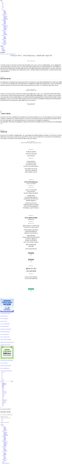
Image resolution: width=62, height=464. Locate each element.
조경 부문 (5, 27)
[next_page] (2, 379)
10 (2, 378)
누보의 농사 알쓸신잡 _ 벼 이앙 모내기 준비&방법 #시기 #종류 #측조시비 (5, 365)
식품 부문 (5, 433)
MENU (1, 0)
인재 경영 (5, 23)
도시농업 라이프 (5, 34)
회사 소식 (5, 452)
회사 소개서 (5, 13)
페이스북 (6, 422)
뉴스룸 (3, 35)
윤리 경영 (5, 20)
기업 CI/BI (5, 12)
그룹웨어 (3, 396)
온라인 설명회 (5, 42)
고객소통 (3, 30)
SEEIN (3, 403)
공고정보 (5, 40)
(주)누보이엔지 (3, 401)
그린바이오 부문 (5, 18)
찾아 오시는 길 (3, 384)
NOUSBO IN (5, 38)
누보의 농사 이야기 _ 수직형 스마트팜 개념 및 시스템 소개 (4, 334)
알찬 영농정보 (3, 50)
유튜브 (1, 422)
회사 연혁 (5, 11)
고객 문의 (5, 32)
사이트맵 (3, 385)
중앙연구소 (5, 440)
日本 (2, 5)
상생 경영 (5, 22)
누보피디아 (5, 31)
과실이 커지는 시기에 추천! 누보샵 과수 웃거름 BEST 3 (4, 326)
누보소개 (5, 10)
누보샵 (3, 387)
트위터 (8, 422)
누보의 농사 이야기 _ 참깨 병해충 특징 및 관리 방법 (4, 318)
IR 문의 (4, 41)
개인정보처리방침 (4, 383)
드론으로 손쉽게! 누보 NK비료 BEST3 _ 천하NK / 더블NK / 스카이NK (5, 313)
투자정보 (3, 39)
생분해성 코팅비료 (6, 25)
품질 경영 (5, 21)
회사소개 (3, 382)
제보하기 (5, 44)
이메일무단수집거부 (4, 392)
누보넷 (3, 397)
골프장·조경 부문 (6, 16)
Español (3, 6)
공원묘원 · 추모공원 (6, 435)
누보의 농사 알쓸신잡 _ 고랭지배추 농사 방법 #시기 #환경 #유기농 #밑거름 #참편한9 (6, 360)
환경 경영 (5, 438)
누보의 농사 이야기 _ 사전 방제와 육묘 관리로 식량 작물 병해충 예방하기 (5, 339)
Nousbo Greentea (4, 402)
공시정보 (5, 457)
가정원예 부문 (5, 17)
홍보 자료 (5, 37)
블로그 (3, 422)
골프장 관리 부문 (6, 443)
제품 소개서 (5, 445)
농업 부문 (5, 15)
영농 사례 (5, 33)
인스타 (4, 422)
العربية (2, 7)
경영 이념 (5, 428)
